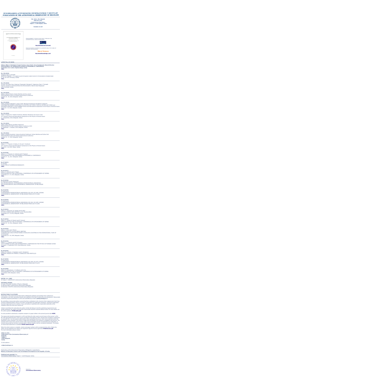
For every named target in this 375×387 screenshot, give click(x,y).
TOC (2, 69)
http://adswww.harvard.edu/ (43, 45)
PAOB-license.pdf (48, 328)
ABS (2, 166)
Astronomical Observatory (33, 370)
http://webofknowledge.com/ (43, 53)
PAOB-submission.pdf (28, 324)
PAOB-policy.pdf (16, 310)
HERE (53, 313)
